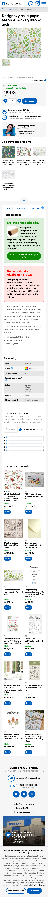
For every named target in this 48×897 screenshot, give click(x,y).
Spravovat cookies (16, 890)
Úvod (4, 9)
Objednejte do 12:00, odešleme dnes (24, 116)
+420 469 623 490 (24, 134)
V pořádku (35, 890)
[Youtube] (31, 794)
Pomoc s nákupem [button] (22, 812)
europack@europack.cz (26, 131)
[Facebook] (24, 794)
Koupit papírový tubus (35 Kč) (24, 256)
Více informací (39, 885)
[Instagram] (16, 794)
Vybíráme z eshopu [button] (23, 804)
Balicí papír (13, 9)
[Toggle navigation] (30, 3)
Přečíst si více (37, 80)
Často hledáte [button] (22, 808)
